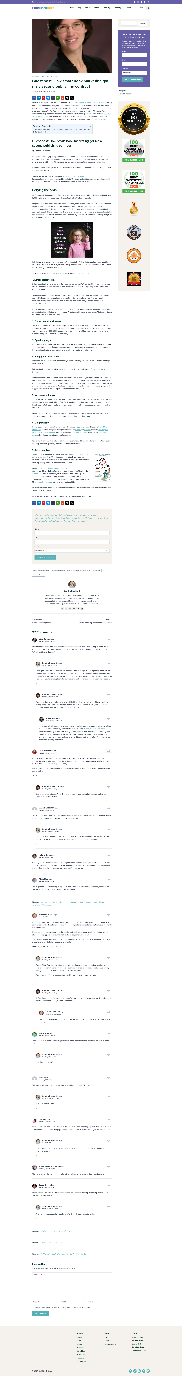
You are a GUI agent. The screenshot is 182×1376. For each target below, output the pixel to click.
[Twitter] (148, 2)
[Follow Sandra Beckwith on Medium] (82, 608)
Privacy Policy (137, 1337)
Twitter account (48, 432)
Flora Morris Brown (47, 750)
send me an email (45, 482)
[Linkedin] (144, 2)
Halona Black (45, 855)
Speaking (106, 8)
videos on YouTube (79, 432)
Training (128, 8)
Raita (41, 1077)
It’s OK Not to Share (76, 176)
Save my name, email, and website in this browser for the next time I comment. (63, 1307)
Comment (37, 1275)
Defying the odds (41, 132)
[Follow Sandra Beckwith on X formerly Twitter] (66, 608)
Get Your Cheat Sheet (45, 557)
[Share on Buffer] (53, 98)
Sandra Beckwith (39, 91)
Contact (96, 8)
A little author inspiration (41, 621)
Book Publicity (110, 1344)
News (48, 76)
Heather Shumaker (58, 570)
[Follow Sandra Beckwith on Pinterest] (78, 608)
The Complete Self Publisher (51, 1242)
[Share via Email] (58, 98)
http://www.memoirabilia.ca (96, 729)
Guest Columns (38, 76)
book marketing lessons (41, 570)
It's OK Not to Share (74, 570)
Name (36, 1302)
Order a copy (37, 474)
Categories (122, 91)
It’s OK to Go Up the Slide (56, 468)
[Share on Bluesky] (48, 98)
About (87, 8)
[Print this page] (62, 98)
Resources (139, 8)
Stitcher (87, 430)
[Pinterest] (141, 2)
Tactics (54, 76)
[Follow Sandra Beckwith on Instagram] (70, 608)
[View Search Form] (148, 8)
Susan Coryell (45, 1185)
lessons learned (38, 575)
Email (63, 1302)
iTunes (78, 430)
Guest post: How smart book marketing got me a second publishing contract (63, 129)
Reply (108, 639)
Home (72, 8)
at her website (101, 119)
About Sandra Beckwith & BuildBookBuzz (138, 1344)
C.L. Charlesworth (47, 808)
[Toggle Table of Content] (88, 126)
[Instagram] (137, 2)
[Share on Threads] (67, 98)
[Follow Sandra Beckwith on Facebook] (62, 608)
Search (142, 23)
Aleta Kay (43, 879)
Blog (79, 8)
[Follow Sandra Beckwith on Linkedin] (74, 608)
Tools (107, 1341)
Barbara (42, 1119)
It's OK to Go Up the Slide (92, 570)
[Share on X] (72, 98)
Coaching (117, 8)
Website (91, 1302)
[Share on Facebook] (34, 98)
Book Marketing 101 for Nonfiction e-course (88, 103)
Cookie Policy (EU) (139, 1350)
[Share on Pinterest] (43, 98)
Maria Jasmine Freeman (50, 1166)
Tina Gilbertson (46, 914)
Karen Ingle (44, 1033)
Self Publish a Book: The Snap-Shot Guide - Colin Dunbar (63, 1254)
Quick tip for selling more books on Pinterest (94, 621)
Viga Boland (44, 639)
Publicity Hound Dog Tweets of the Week (56, 1231)
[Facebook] (134, 2)
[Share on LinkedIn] (39, 98)
